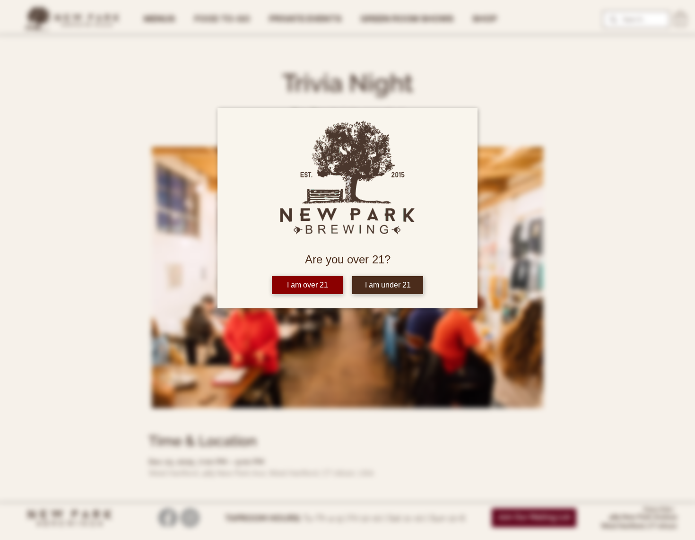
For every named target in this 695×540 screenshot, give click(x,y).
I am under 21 (388, 285)
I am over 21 (307, 285)
